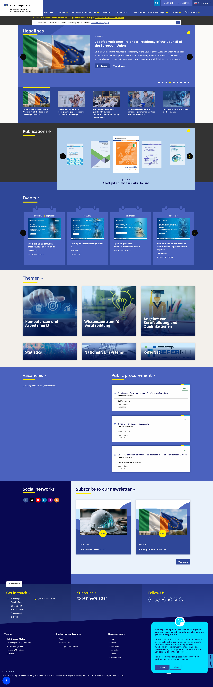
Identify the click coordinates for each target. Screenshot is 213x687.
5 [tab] (173, 82)
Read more (102, 69)
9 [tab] (188, 82)
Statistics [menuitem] (107, 12)
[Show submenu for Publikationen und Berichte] (98, 12)
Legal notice (111, 675)
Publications (35, 131)
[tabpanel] (106, 57)
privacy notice (181, 659)
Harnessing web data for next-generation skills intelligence (126, 183)
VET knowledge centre (16, 646)
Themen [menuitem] (61, 12)
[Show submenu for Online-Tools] (129, 12)
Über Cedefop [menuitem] (191, 12)
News (113, 639)
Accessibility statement (17, 675)
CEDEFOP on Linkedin (44, 500)
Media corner (116, 657)
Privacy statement (83, 675)
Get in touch (16, 592)
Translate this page (100, 22)
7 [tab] (181, 82)
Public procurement (132, 375)
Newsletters (115, 646)
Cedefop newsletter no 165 (93, 549)
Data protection (98, 675)
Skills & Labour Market (16, 639)
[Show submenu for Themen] (66, 12)
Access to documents (53, 675)
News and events (116, 634)
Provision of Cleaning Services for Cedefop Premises (143, 393)
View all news (119, 69)
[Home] (19, 8)
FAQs (4, 675)
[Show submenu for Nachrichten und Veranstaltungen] (167, 12)
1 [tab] (159, 82)
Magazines (115, 650)
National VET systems (15, 650)
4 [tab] (170, 82)
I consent (162, 667)
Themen (31, 278)
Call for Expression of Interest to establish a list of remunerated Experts (152, 454)
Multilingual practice (35, 675)
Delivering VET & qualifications (19, 642)
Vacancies (33, 375)
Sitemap (121, 675)
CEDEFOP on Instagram (50, 500)
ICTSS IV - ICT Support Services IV (133, 424)
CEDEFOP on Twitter (31, 500)
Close (178, 22)
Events (29, 198)
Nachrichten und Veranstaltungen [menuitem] (149, 12)
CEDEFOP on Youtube (38, 500)
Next (190, 57)
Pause (188, 32)
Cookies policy (69, 675)
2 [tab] (162, 82)
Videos (113, 654)
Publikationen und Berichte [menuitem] (84, 12)
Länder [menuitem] (175, 12)
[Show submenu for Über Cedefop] (199, 12)
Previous (23, 57)
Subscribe (85, 592)
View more (50, 311)
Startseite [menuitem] (48, 12)
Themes (8, 634)
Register (185, 3)
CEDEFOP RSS (56, 500)
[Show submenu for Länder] (180, 12)
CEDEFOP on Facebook (25, 500)
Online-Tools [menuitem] (121, 12)
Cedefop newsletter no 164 (152, 549)
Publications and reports (68, 634)
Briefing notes (64, 642)
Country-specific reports (68, 646)
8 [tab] (185, 82)
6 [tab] (177, 82)
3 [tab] (166, 82)
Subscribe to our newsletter (104, 489)
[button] (6, 681)
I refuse (175, 667)
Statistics (10, 654)
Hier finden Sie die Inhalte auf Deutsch (109, 18)
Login (170, 3)
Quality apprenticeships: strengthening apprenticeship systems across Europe (137, 44)
